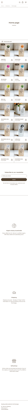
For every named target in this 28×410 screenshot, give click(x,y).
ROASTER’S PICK (7, 113)
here (15, 303)
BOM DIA (7, 93)
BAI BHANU (7, 73)
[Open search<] (19, 2)
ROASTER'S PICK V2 (7, 133)
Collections (7, 5)
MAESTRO (7, 53)
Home (2, 5)
